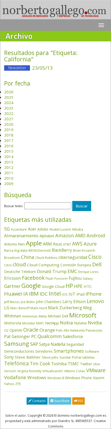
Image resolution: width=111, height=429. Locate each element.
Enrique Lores (88, 272)
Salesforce (73, 336)
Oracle (30, 329)
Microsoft (83, 315)
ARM (47, 244)
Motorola (12, 322)
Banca (8, 250)
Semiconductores (19, 351)
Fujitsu (75, 278)
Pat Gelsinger (17, 336)
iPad (80, 294)
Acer (32, 229)
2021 (8, 118)
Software (92, 351)
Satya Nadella (52, 344)
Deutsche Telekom (20, 271)
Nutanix (80, 323)
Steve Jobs (50, 357)
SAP (34, 344)
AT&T (67, 244)
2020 (8, 124)
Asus (57, 244)
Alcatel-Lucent (60, 229)
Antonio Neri (14, 244)
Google (31, 285)
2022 (8, 113)
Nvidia (95, 322)
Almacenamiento (21, 236)
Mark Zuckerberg (65, 308)
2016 (8, 145)
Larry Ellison (74, 301)
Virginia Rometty (29, 371)
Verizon (10, 371)
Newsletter (17, 67)
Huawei (13, 293)
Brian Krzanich (84, 250)
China (27, 257)
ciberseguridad (72, 257)
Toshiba (59, 364)
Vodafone (15, 377)
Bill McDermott (39, 250)
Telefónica (16, 363)
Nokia (66, 323)
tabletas (88, 357)
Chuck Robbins (46, 257)
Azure (90, 243)
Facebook (33, 277)
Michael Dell (58, 316)
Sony (9, 357)
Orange (47, 330)
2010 (8, 178)
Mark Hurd (38, 308)
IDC (44, 293)
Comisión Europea (75, 264)
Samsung (16, 344)
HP (69, 285)
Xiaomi (98, 377)
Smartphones (69, 351)
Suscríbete (61, 401)
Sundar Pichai (70, 357)
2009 (8, 183)
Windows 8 (55, 378)
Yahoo (9, 383)
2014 (8, 156)
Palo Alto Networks (70, 330)
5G (7, 229)
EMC (72, 271)
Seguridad (75, 344)
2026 (8, 91)
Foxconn (61, 278)
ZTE (18, 383)
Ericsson (12, 278)
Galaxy (88, 278)
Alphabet (46, 235)
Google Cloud (53, 286)
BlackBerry (62, 250)
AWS (77, 243)
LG (6, 308)
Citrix (8, 265)
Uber (96, 364)
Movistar (28, 323)
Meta (43, 316)
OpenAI (16, 330)
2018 (8, 135)
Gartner (12, 286)
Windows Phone (78, 377)
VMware (96, 370)
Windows (36, 377)
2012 (8, 167)
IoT (72, 294)
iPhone (93, 293)
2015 (8, 151)
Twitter (86, 363)
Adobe (42, 229)
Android (95, 235)
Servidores (44, 351)
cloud (19, 264)
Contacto (38, 401)
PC (33, 336)
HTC (88, 286)
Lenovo (95, 301)
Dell (96, 264)
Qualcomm (49, 336)
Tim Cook (40, 363)
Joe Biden (28, 302)
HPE (78, 286)
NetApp (52, 322)
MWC (40, 323)
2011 (8, 172)
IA (25, 293)
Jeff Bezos (12, 301)
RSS (80, 401)
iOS (65, 294)
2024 (8, 102)
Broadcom (12, 257)
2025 (8, 97)
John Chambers (48, 301)
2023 (8, 108)
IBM (34, 293)
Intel (55, 293)
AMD (80, 235)
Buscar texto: (13, 206)
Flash (49, 278)
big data (20, 250)
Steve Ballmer (28, 357)
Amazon (64, 235)
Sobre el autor (15, 415)
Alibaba (77, 229)
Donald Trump (52, 271)
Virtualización (52, 371)
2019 (8, 129)
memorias (30, 316)
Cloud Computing (43, 264)
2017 (8, 140)
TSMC (73, 364)
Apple (34, 243)
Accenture (19, 229)
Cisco (94, 256)
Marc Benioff (19, 308)
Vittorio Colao (74, 371)
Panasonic (94, 330)
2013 (8, 162)
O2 (6, 330)
